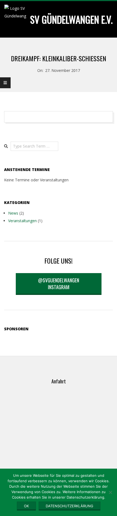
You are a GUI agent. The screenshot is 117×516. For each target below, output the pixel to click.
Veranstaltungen (22, 220)
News (13, 213)
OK (26, 506)
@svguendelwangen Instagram (58, 284)
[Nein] (110, 492)
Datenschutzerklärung (69, 506)
